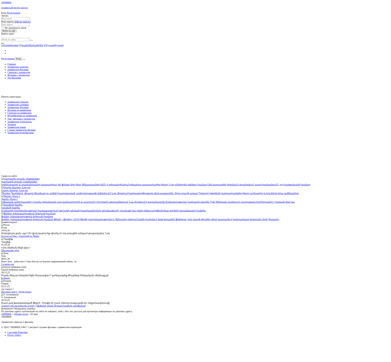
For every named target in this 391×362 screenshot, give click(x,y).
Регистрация (13, 13)
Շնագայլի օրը (10, 250)
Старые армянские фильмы (21, 130)
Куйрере (5, 278)
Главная (11, 64)
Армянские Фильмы (18, 69)
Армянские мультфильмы (20, 132)
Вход (18, 59)
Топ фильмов (14, 78)
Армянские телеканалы (19, 121)
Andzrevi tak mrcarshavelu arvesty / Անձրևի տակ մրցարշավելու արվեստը (43, 306)
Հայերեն (37, 45)
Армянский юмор (16, 127)
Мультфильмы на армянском (22, 115)
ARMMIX (6, 314)
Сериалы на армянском (19, 113)
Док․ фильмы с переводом (21, 119)
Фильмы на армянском (19, 110)
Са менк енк (7, 264)
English (14, 45)
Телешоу (11, 124)
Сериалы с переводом (18, 72)
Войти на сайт (8, 31)
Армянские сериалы (17, 67)
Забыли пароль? (22, 21)
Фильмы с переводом (18, 75)
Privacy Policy (14, 335)
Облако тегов (21, 314)
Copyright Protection (17, 332)
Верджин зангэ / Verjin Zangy (16, 292)
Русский (59, 45)
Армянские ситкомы (18, 104)
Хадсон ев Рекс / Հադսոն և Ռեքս (20, 236)
